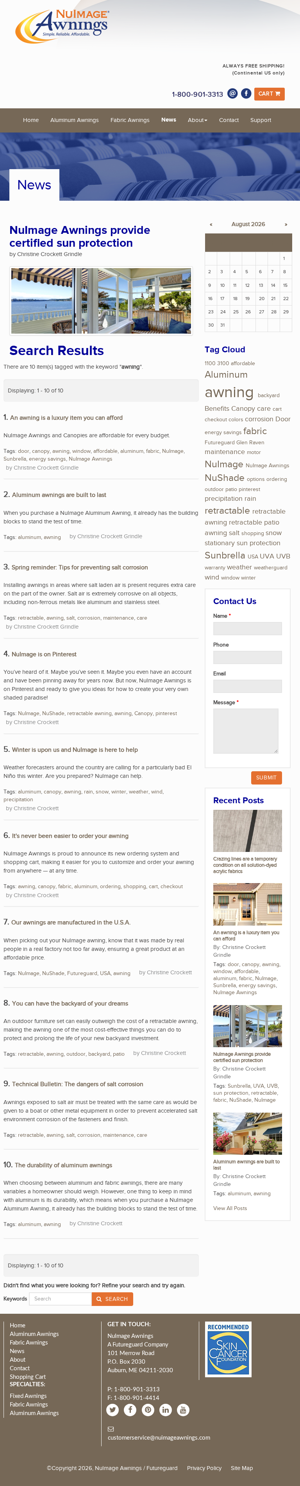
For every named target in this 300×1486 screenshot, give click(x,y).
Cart (267, 94)
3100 (223, 363)
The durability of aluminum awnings (63, 1165)
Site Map (242, 1468)
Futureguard (82, 973)
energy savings (47, 459)
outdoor (76, 1054)
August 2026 (248, 224)
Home (31, 120)
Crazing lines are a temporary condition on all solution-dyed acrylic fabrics (245, 865)
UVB (283, 556)
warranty (215, 568)
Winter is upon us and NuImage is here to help (75, 750)
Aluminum (226, 374)
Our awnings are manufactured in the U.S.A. (71, 922)
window (81, 451)
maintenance (118, 618)
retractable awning (89, 713)
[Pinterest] (149, 1410)
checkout (172, 886)
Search (116, 1299)
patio (119, 1054)
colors (236, 420)
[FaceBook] (131, 1410)
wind (156, 792)
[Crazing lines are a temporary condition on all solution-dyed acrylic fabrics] (247, 831)
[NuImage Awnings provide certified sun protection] (247, 1026)
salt (70, 618)
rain (88, 792)
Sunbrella (15, 459)
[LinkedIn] (166, 1410)
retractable (31, 618)
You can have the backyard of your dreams (70, 1003)
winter (118, 792)
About (196, 120)
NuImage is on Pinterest (44, 654)
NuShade (53, 713)
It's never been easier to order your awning (70, 836)
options (256, 479)
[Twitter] (113, 1410)
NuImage (173, 451)
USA (105, 973)
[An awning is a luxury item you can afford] (247, 904)
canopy (41, 451)
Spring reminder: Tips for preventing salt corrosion (80, 567)
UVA (267, 556)
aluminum (131, 451)
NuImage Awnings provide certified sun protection (242, 1057)
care (142, 618)
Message (225, 703)
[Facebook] (246, 93)
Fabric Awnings (130, 120)
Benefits (217, 409)
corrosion (88, 618)
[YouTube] (184, 1410)
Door (283, 419)
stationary (220, 543)
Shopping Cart (28, 1377)
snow (102, 792)
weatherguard (271, 568)
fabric (152, 451)
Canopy (143, 713)
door (23, 451)
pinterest (166, 713)
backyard (99, 1054)
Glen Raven (250, 443)
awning (61, 451)
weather (138, 792)
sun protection (258, 543)
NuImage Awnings (90, 459)
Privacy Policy (204, 1468)
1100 (210, 363)
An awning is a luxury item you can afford (66, 418)
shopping (134, 886)
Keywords (15, 1299)
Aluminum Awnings (74, 120)
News (168, 120)
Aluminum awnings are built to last (59, 495)
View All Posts (230, 1208)
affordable (105, 451)
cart (153, 886)
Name (221, 616)
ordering (110, 886)
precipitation (18, 800)
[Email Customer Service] (233, 93)
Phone (221, 645)
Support (260, 120)
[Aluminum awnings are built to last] (247, 1134)
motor (254, 452)
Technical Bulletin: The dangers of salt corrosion (77, 1084)
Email (219, 674)
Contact (229, 120)
